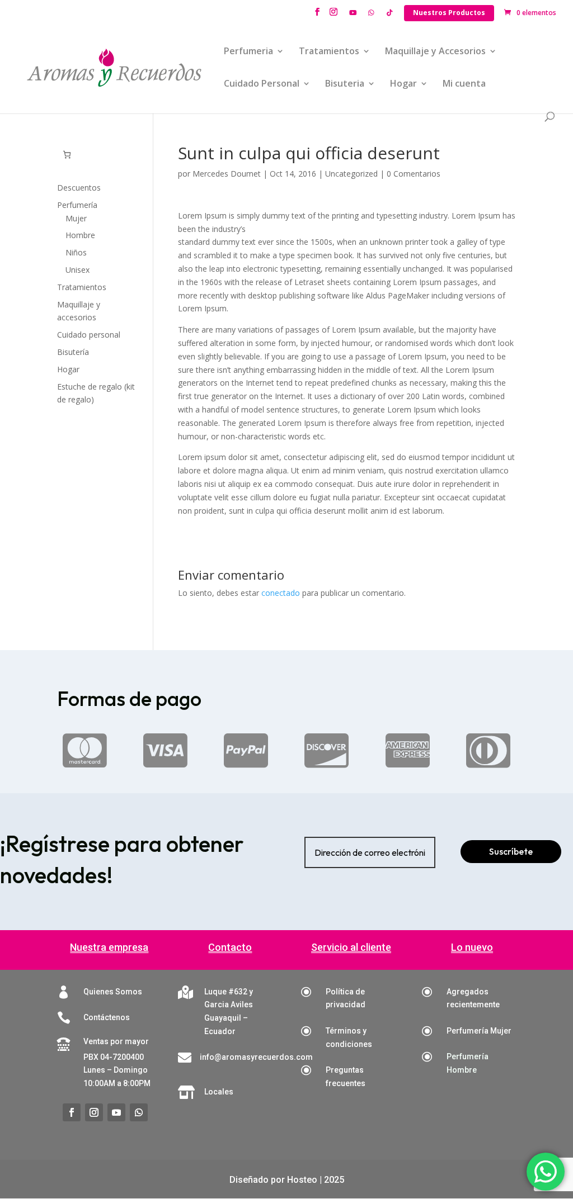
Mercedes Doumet (226, 173)
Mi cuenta (464, 84)
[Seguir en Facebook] (72, 1112)
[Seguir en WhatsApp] (139, 1112)
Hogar (403, 84)
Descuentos (79, 187)
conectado (280, 592)
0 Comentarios (413, 173)
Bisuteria (344, 84)
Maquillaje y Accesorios (435, 52)
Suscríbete (511, 851)
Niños (76, 252)
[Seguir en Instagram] (94, 1112)
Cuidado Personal (261, 84)
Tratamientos (329, 52)
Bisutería (73, 352)
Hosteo (302, 1179)
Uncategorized (351, 173)
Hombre (80, 235)
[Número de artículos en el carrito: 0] (67, 154)
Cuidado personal (88, 334)
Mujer (76, 218)
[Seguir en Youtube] (116, 1112)
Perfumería (77, 205)
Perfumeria (248, 52)
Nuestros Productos (449, 12)
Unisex (77, 269)
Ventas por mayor (116, 1041)
